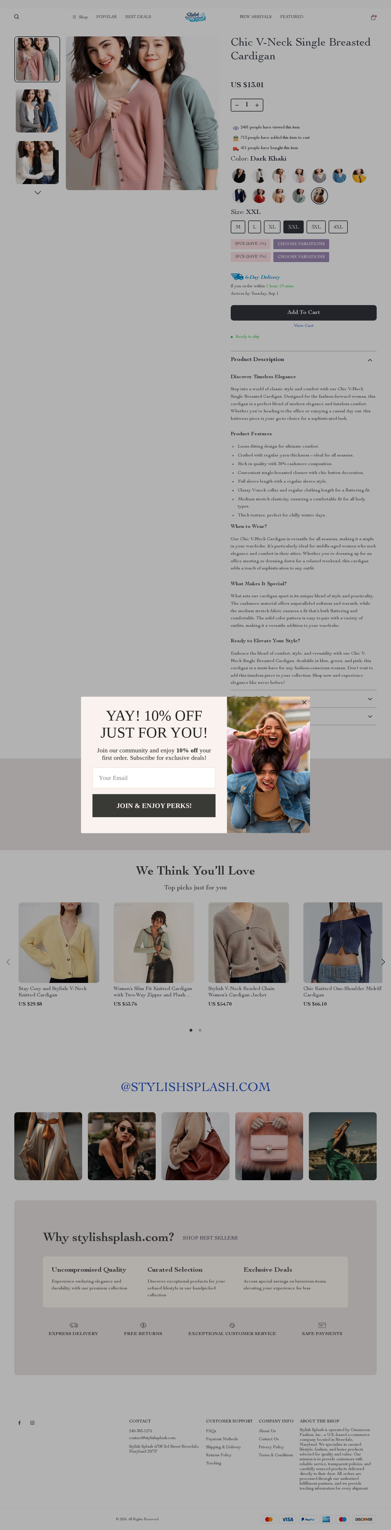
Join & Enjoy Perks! (154, 805)
